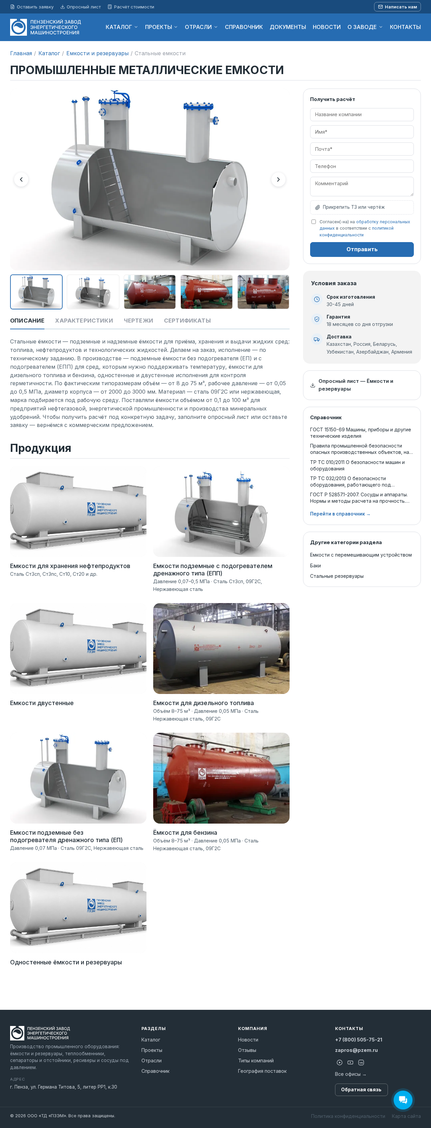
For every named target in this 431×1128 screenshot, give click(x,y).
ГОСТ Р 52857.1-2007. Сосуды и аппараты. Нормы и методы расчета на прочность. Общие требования (359, 498)
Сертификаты (187, 320)
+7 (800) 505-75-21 (358, 1039)
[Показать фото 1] (36, 291)
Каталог (49, 53)
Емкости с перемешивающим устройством (361, 555)
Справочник (155, 1071)
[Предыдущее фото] (21, 179)
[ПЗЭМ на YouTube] (350, 1062)
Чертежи (138, 320)
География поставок (262, 1071)
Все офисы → (351, 1074)
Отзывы (247, 1050)
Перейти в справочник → (340, 514)
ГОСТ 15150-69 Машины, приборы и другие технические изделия (360, 433)
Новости (248, 1039)
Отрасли (151, 1060)
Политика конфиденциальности (348, 1116)
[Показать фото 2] (93, 291)
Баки (315, 565)
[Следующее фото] (278, 179)
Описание (27, 320)
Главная (21, 53)
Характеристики (84, 320)
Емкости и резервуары (97, 53)
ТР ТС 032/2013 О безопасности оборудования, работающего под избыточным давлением (350, 481)
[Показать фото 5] (263, 291)
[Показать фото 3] (150, 291)
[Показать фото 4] (206, 291)
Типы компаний (256, 1060)
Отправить (362, 249)
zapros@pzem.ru (356, 1050)
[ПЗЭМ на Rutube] (339, 1062)
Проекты (151, 1050)
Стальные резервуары (337, 576)
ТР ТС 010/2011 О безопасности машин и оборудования (357, 465)
